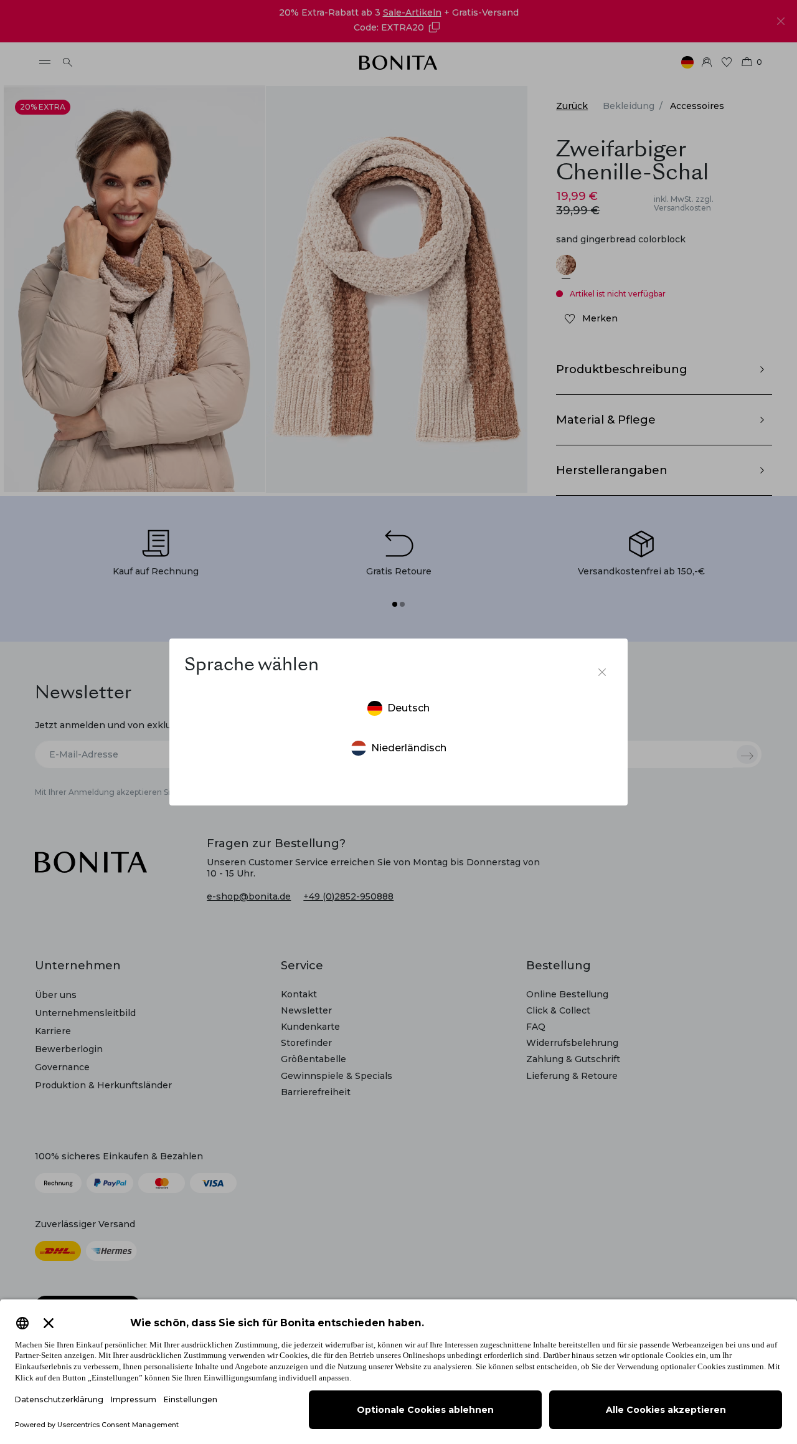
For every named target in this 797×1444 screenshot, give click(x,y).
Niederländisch (408, 748)
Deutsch (408, 708)
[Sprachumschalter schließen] (602, 672)
